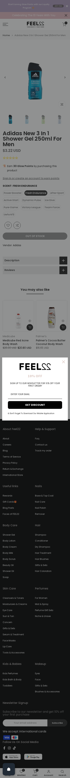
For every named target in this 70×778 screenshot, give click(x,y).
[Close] (63, 361)
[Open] (9, 769)
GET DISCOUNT (35, 405)
